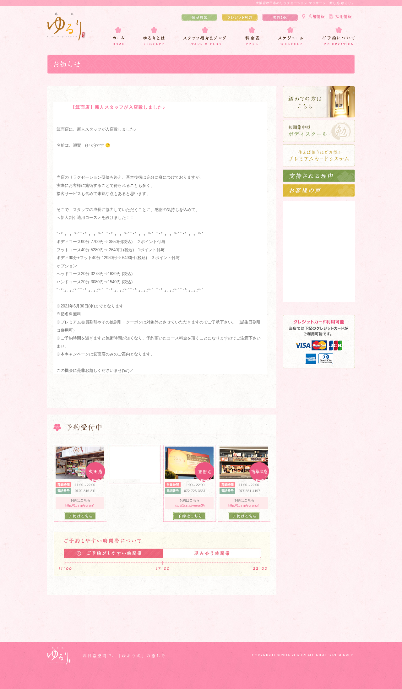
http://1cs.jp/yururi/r (80, 505)
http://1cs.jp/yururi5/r (244, 505)
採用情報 (343, 16)
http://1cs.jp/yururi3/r (189, 505)
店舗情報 (316, 16)
